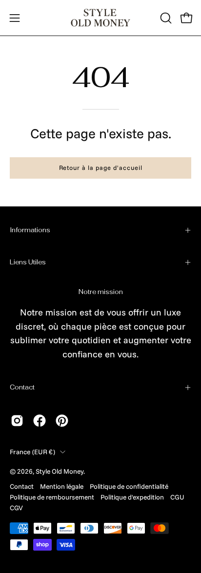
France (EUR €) (32, 451)
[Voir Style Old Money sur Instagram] (17, 420)
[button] (165, 18)
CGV (16, 507)
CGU (177, 497)
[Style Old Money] (100, 17)
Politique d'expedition (132, 497)
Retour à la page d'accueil (100, 167)
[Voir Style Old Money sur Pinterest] (62, 420)
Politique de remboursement (52, 497)
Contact (22, 387)
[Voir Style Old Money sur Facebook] (39, 420)
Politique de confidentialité (129, 486)
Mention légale (61, 486)
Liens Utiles (28, 262)
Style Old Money (59, 471)
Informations (30, 230)
